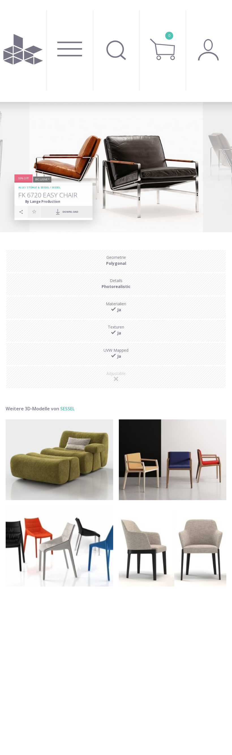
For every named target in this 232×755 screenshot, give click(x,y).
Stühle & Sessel (38, 187)
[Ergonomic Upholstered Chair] (59, 546)
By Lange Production (42, 201)
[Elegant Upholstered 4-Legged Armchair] (172, 546)
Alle (21, 187)
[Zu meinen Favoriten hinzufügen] (34, 212)
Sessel (56, 187)
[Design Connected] (23, 51)
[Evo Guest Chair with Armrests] (172, 459)
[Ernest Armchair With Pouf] (59, 459)
